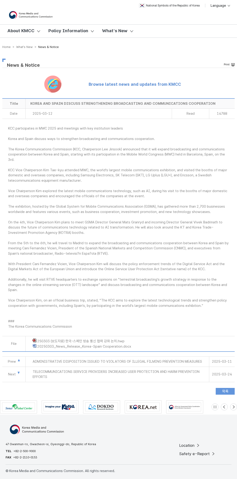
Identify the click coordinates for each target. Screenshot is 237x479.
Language (219, 5)
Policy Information (68, 30)
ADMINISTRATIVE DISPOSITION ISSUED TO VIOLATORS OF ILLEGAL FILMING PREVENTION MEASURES (117, 361)
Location (187, 445)
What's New (115, 30)
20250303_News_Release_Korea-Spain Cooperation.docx (84, 346)
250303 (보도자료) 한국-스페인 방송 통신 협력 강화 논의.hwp (81, 341)
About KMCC (20, 30)
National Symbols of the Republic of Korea (173, 5)
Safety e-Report (195, 453)
